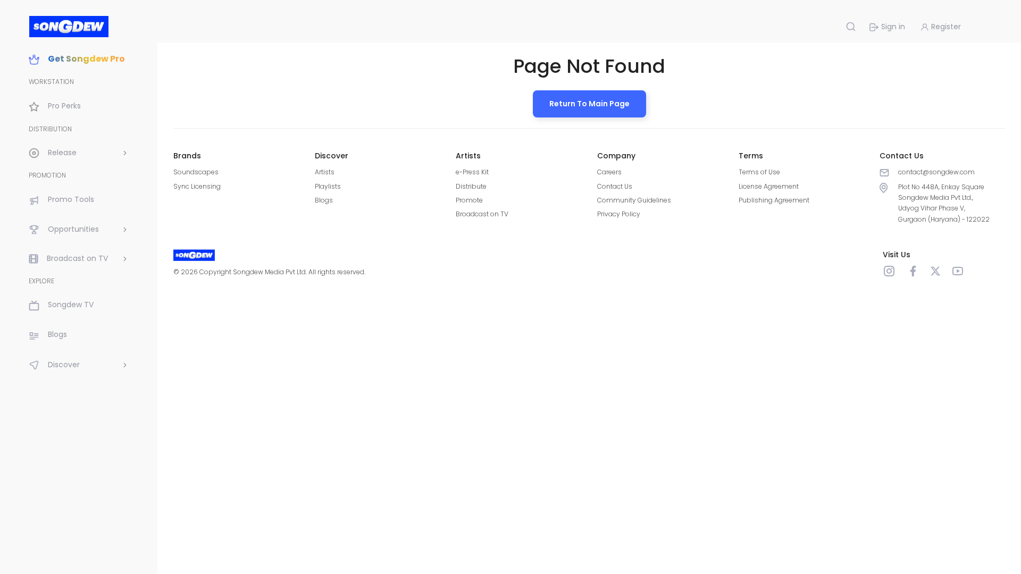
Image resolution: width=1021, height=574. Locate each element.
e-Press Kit (472, 171)
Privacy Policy (618, 213)
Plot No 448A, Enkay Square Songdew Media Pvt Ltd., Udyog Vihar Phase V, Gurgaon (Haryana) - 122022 (944, 203)
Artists (324, 171)
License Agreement (769, 186)
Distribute (471, 186)
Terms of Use (759, 171)
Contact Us (614, 186)
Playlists (328, 186)
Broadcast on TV (482, 213)
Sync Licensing (197, 186)
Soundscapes (196, 171)
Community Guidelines (634, 200)
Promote (469, 200)
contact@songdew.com (936, 171)
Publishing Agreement (774, 200)
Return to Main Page (589, 103)
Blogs (324, 200)
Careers (609, 171)
